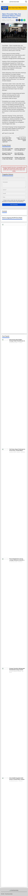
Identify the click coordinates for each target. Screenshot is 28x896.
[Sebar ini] (17, 20)
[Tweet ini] (19, 20)
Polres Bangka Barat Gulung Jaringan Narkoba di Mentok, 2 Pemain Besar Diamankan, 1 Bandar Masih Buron (16, 559)
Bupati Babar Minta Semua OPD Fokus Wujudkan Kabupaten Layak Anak (7, 139)
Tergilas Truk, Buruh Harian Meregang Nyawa (21, 138)
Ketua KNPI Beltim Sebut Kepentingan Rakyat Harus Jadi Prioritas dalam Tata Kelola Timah (20, 154)
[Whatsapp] (24, 20)
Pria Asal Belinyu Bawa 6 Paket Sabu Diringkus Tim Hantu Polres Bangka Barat (7, 158)
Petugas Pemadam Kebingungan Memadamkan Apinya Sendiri (17, 669)
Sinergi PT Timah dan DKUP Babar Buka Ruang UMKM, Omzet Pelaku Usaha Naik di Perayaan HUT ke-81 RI (7, 154)
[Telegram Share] (22, 20)
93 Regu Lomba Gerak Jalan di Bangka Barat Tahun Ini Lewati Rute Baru (20, 158)
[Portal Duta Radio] (14, 1)
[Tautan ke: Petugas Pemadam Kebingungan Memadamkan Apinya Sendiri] (5, 722)
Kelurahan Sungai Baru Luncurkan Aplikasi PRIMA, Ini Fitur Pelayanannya (7, 149)
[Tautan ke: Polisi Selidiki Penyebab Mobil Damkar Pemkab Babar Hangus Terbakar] (5, 831)
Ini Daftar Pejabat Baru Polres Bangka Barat (20, 149)
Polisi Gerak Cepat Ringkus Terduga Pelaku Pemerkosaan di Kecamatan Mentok (17, 340)
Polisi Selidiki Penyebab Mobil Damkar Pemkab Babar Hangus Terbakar (16, 778)
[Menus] (2, 1)
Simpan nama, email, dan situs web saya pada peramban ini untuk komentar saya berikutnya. (13, 200)
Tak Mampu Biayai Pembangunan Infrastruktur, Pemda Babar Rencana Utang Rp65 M (17, 450)
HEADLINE (4, 20)
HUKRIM (7, 20)
